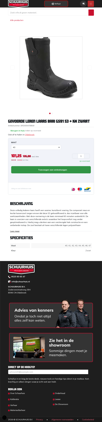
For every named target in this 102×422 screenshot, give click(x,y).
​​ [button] (91, 372)
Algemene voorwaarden (62, 419)
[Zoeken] (91, 12)
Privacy (39, 419)
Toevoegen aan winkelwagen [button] (52, 170)
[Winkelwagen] (83, 4)
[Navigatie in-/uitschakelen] (91, 4)
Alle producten (16, 20)
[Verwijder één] (75, 156)
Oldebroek (29, 134)
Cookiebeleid (88, 419)
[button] (12, 68)
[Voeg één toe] (87, 156)
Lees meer (15, 231)
